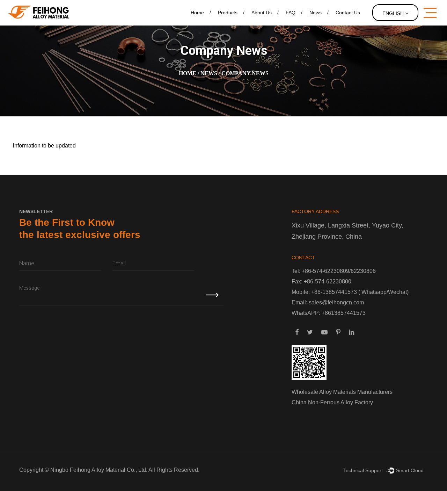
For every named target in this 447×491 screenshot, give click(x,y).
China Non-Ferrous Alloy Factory (332, 402)
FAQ (290, 12)
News (315, 12)
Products (227, 12)
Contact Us (348, 12)
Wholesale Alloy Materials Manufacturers (342, 392)
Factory (259, 24)
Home (197, 12)
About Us (261, 12)
